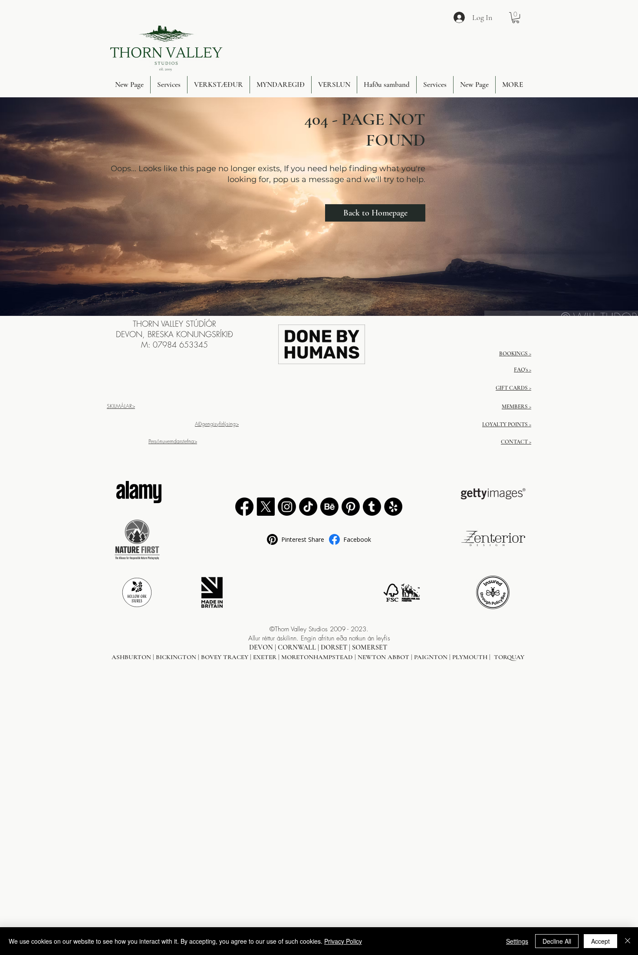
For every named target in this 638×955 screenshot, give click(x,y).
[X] (266, 506)
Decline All (557, 941)
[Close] (627, 941)
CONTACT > (516, 441)
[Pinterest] (351, 506)
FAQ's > (522, 369)
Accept (600, 941)
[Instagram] (287, 506)
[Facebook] (244, 506)
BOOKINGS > (515, 353)
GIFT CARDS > (513, 388)
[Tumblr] (372, 506)
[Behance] (329, 506)
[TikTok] (308, 506)
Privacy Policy (343, 941)
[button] (515, 17)
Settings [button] (517, 941)
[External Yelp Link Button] (393, 506)
